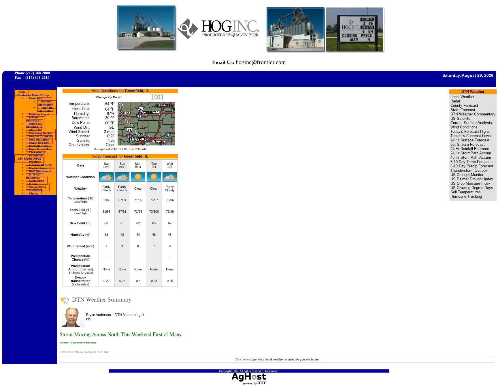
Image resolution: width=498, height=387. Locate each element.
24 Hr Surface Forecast (469, 140)
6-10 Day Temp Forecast (471, 162)
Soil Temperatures (465, 192)
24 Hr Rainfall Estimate (469, 149)
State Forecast (462, 110)
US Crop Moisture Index (470, 183)
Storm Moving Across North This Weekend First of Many (121, 334)
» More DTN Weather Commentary (78, 342)
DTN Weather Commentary (472, 114)
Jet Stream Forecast (467, 144)
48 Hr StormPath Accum (470, 157)
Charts (33, 193)
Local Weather (462, 97)
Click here (242, 359)
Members (35, 98)
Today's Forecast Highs (470, 131)
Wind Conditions (464, 127)
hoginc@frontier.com (261, 62)
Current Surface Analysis (471, 123)
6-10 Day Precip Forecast (471, 166)
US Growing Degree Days (471, 188)
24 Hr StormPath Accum (470, 153)
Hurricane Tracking (466, 196)
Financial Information (45, 109)
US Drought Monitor (466, 175)
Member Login (39, 113)
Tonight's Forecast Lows (470, 136)
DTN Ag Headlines (33, 176)
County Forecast (464, 105)
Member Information (45, 103)
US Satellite (460, 118)
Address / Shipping (34, 125)
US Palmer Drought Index (471, 179)
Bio (88, 319)
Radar (455, 101)
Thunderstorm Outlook (469, 170)
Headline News (39, 171)
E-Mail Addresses (33, 118)
